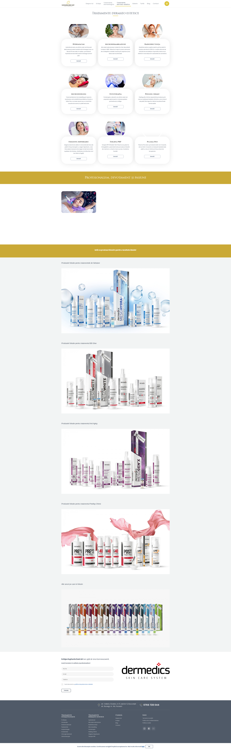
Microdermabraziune (94, 722)
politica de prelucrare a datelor (84, 684)
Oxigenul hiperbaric (94, 734)
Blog (117, 723)
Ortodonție (64, 722)
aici (143, 746)
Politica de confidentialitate (150, 720)
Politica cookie (147, 723)
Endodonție (64, 732)
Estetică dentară (66, 725)
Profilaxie (64, 720)
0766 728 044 (151, 705)
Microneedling (92, 727)
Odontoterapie (65, 736)
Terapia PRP (91, 736)
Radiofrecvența (92, 725)
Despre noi (119, 718)
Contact (118, 725)
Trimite (66, 690)
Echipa (117, 720)
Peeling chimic (92, 732)
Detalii (79, 61)
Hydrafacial (91, 720)
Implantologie (65, 729)
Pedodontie (64, 727)
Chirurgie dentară (66, 734)
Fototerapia (91, 729)
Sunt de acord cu (79, 684)
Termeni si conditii (148, 718)
